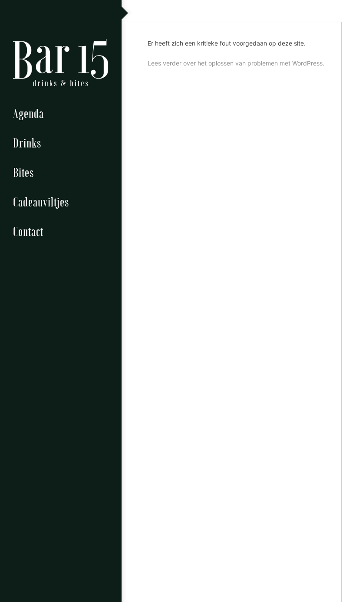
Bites (23, 172)
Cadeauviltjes (41, 201)
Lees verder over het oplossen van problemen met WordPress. (236, 63)
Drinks (27, 142)
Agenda (28, 113)
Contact (28, 231)
